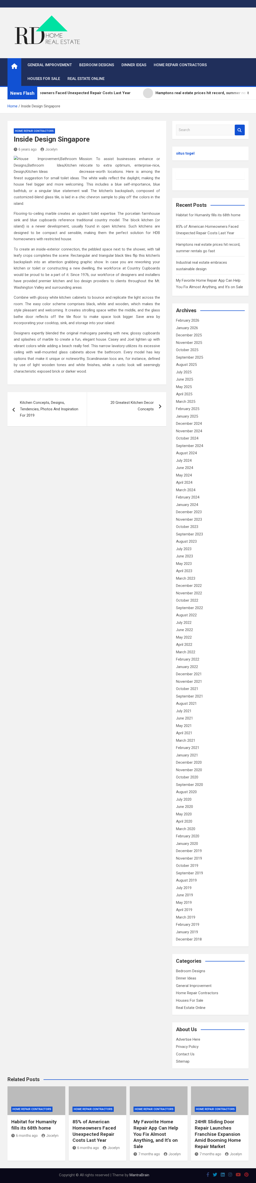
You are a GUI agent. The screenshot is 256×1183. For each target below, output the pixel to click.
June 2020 (184, 806)
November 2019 (189, 858)
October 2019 (187, 865)
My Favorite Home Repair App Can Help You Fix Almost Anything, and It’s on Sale (156, 1134)
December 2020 (189, 762)
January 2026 (187, 328)
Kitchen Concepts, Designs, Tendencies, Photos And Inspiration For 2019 (49, 409)
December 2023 (189, 512)
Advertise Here (188, 1039)
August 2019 (186, 880)
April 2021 (184, 733)
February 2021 (187, 747)
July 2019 (184, 888)
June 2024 (184, 468)
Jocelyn (51, 149)
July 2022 (184, 622)
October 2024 (187, 438)
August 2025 (186, 364)
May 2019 (184, 902)
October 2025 (187, 350)
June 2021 (184, 718)
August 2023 (186, 541)
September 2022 (189, 608)
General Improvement (50, 65)
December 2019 (189, 851)
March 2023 (185, 578)
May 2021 (184, 725)
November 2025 (189, 342)
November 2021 (189, 681)
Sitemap (183, 1061)
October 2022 (187, 600)
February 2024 (187, 497)
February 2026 (187, 320)
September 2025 (189, 357)
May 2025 (184, 387)
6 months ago (27, 1136)
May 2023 (184, 563)
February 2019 (187, 924)
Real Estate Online (86, 78)
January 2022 (187, 667)
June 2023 (184, 556)
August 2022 (186, 615)
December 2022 (189, 585)
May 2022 (184, 637)
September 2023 (189, 534)
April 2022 (184, 644)
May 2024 (184, 475)
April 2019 (184, 910)
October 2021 (187, 689)
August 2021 (186, 703)
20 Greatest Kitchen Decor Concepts (132, 405)
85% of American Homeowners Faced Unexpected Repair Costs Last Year (94, 1131)
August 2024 (186, 453)
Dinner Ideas (134, 65)
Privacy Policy (187, 1046)
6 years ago (27, 149)
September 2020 (189, 784)
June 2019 (184, 895)
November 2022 (189, 593)
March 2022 (185, 652)
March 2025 (185, 401)
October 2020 (187, 777)
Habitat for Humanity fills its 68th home (208, 215)
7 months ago (149, 1154)
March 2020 (185, 829)
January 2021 (187, 755)
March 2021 (185, 740)
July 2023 (184, 549)
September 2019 (189, 873)
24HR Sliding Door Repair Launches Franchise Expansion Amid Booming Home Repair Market (218, 1134)
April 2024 (184, 482)
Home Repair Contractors (180, 65)
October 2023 (187, 526)
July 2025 (184, 372)
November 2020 (189, 770)
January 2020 (187, 843)
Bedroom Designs (96, 65)
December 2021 (189, 674)
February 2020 (187, 836)
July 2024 (184, 460)
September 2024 (189, 446)
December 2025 (189, 335)
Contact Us (185, 1054)
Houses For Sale (44, 78)
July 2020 (184, 799)
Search (240, 130)
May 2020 (184, 814)
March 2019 (185, 917)
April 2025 (184, 394)
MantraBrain (139, 1175)
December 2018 (189, 939)
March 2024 (185, 490)
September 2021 (189, 696)
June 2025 (184, 379)
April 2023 (184, 571)
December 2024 (189, 423)
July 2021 (184, 711)
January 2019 (187, 932)
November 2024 (189, 431)
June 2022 (184, 630)
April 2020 (184, 821)
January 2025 (187, 416)
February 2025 (187, 409)
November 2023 (189, 519)
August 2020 (186, 792)
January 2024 (187, 504)
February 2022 (187, 659)
